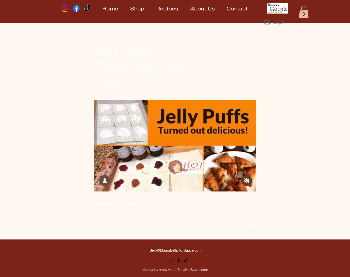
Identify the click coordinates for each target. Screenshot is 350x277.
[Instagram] (65, 8)
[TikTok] (87, 8)
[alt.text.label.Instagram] (171, 260)
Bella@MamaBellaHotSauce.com (176, 250)
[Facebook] (76, 8)
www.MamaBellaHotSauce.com (183, 270)
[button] (304, 12)
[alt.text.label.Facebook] (178, 260)
